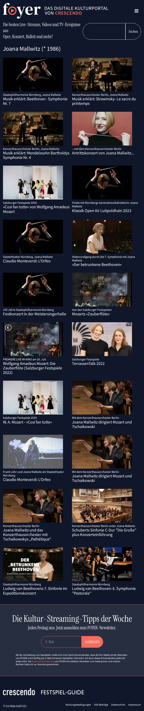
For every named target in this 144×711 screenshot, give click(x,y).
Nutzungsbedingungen (78, 704)
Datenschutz (118, 704)
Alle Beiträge (101, 704)
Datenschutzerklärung (43, 661)
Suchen (133, 31)
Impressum (134, 704)
